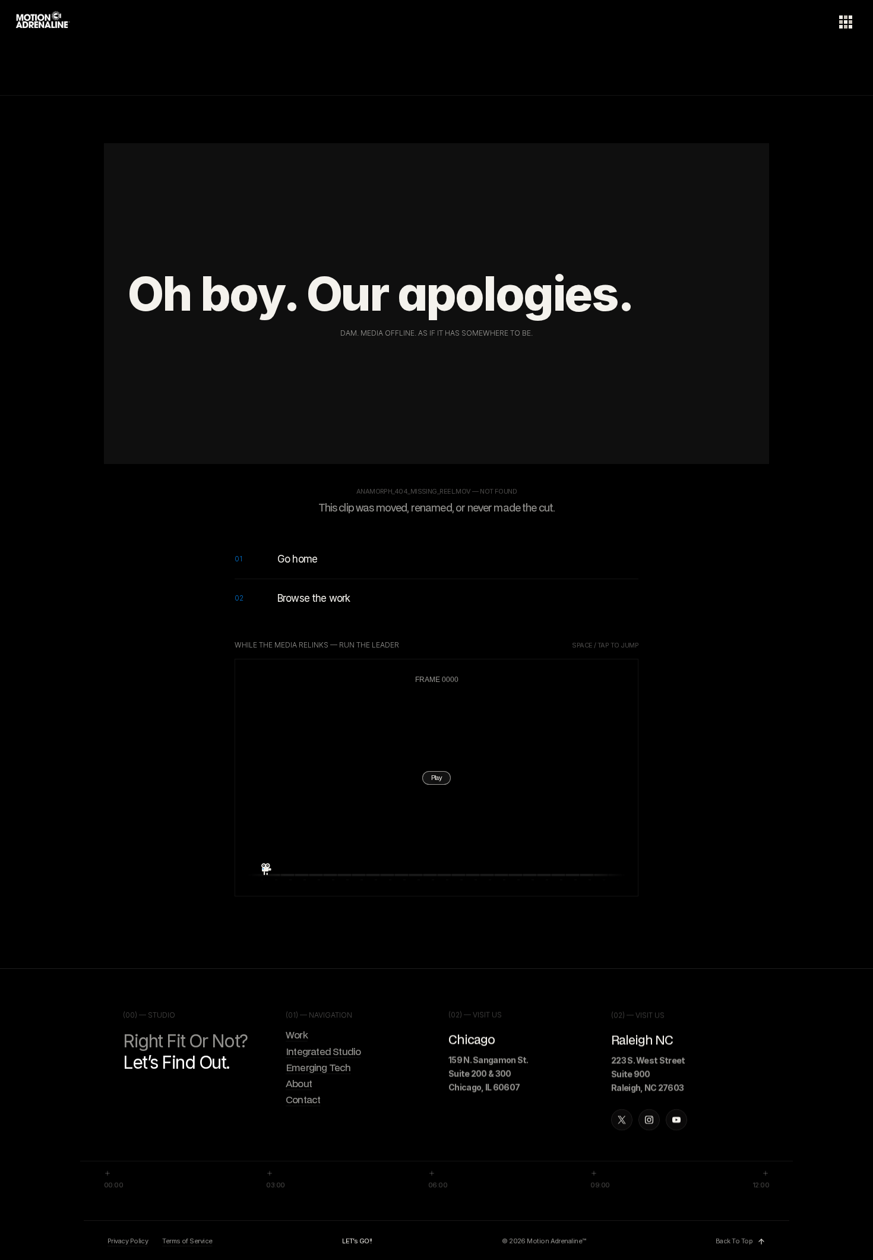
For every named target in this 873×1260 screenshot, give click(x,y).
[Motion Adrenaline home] (44, 24)
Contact (303, 1100)
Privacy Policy (127, 1241)
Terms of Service (187, 1241)
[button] (436, 778)
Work (297, 1035)
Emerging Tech (318, 1067)
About (299, 1084)
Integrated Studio (323, 1051)
